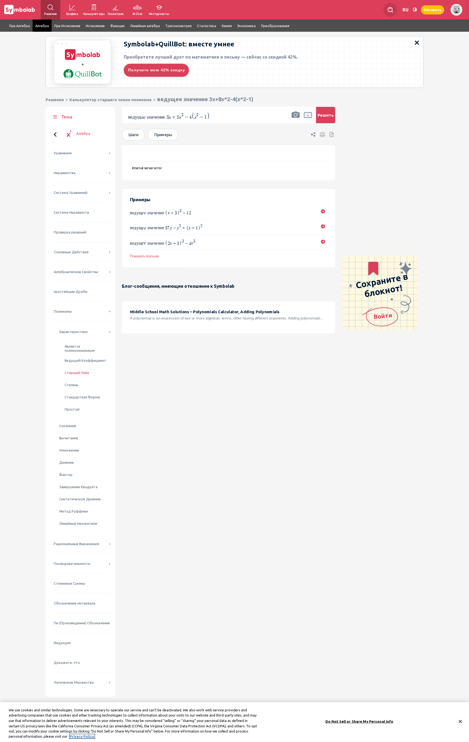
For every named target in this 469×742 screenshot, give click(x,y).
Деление (66, 462)
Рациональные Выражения (76, 544)
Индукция (62, 643)
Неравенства (64, 173)
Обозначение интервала (74, 603)
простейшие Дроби (70, 292)
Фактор (65, 475)
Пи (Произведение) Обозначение (82, 623)
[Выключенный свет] (415, 9)
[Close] (460, 722)
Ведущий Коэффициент (85, 361)
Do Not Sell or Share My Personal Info (359, 721)
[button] (295, 118)
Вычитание (68, 438)
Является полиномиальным (80, 348)
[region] (234, 722)
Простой (72, 409)
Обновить (432, 10)
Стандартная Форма (82, 397)
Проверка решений (70, 232)
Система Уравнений (70, 193)
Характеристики (73, 332)
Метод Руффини (73, 511)
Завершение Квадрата (78, 487)
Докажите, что (67, 663)
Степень (71, 385)
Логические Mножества (74, 682)
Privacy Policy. (82, 736)
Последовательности (72, 564)
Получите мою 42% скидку (156, 70)
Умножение (69, 450)
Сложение (67, 426)
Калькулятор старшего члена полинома (110, 99)
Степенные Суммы (69, 583)
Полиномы (63, 311)
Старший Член (77, 373)
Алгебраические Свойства (76, 272)
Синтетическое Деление (80, 499)
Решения (55, 99)
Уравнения (63, 153)
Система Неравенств (71, 212)
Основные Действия (71, 252)
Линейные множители (78, 524)
